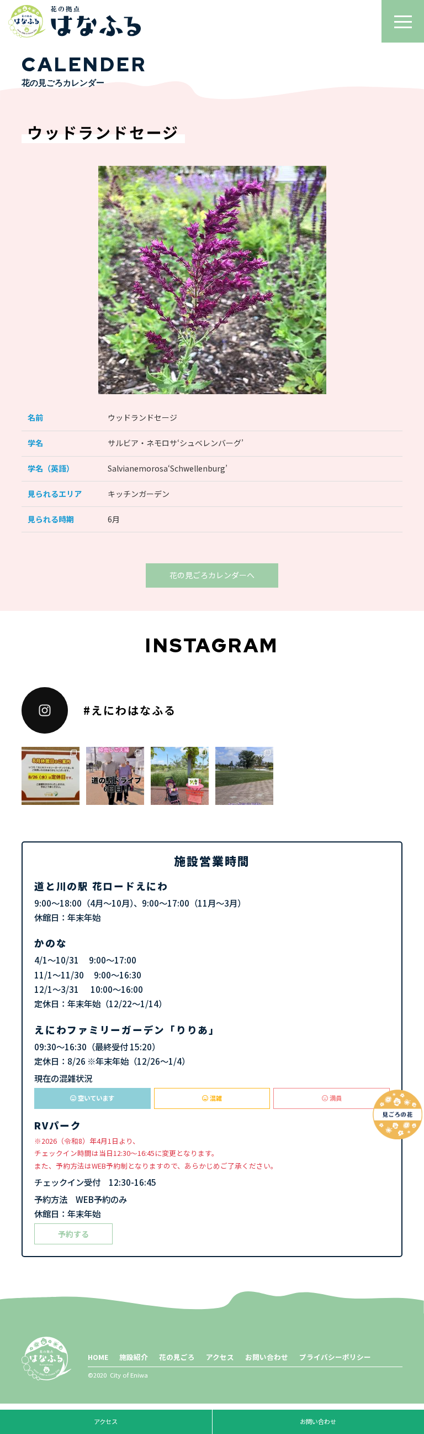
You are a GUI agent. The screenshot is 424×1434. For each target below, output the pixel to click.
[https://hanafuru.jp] (74, 21)
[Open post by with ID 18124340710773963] (115, 776)
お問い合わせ (266, 1357)
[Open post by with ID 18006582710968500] (180, 776)
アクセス (220, 1357)
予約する (73, 1233)
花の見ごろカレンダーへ (212, 574)
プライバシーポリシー (335, 1357)
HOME (98, 1357)
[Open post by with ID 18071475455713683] (244, 776)
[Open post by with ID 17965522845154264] (51, 776)
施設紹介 (133, 1357)
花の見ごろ (177, 1357)
